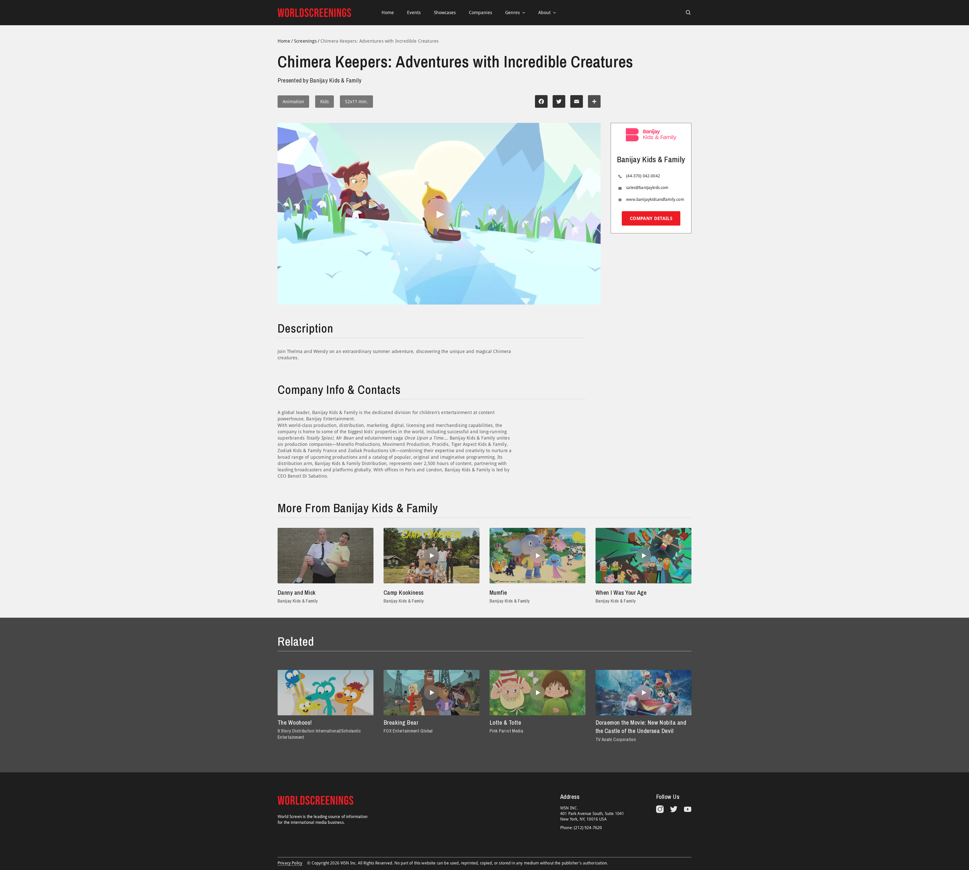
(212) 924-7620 (588, 827)
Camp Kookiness (404, 592)
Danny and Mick (297, 592)
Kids (324, 101)
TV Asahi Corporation (616, 739)
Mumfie (498, 592)
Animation (293, 101)
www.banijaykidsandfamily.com (655, 199)
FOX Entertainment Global (408, 731)
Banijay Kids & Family (298, 601)
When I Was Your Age (621, 592)
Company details (651, 218)
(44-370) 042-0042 (643, 176)
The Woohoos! (295, 722)
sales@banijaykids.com (647, 187)
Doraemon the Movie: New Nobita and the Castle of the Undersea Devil (641, 726)
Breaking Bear (401, 722)
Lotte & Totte (505, 722)
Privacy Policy (290, 863)
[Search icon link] (688, 13)
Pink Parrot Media (506, 731)
